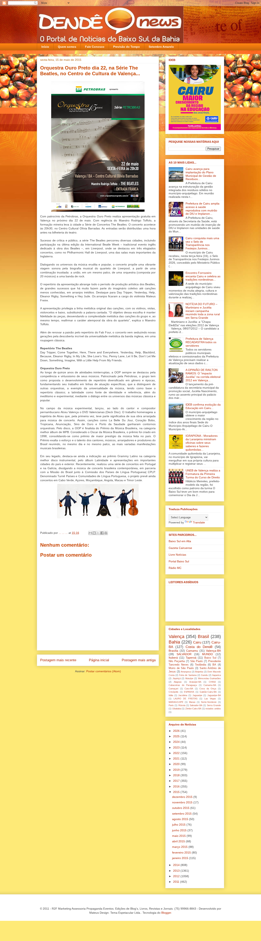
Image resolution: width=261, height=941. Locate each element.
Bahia (174, 642)
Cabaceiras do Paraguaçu (183, 685)
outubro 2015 (181, 807)
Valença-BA (213, 650)
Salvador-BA (196, 705)
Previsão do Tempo (126, 46)
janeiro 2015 (180, 858)
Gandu (204, 675)
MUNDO (207, 654)
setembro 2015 (182, 813)
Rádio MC (175, 567)
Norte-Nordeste (209, 702)
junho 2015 (179, 830)
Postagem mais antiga (139, 660)
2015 (176, 792)
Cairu (197, 642)
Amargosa (186, 671)
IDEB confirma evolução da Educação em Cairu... (203, 406)
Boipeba (199, 671)
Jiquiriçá (177, 678)
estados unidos (213, 708)
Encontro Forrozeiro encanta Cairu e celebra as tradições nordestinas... (203, 276)
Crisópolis (173, 692)
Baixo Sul (210, 657)
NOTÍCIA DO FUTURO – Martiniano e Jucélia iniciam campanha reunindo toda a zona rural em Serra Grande (203, 310)
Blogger (166, 912)
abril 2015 (179, 841)
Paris (171, 705)
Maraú (192, 702)
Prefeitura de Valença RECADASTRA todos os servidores (201, 342)
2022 (176, 753)
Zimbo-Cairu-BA (193, 708)
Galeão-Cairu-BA (208, 692)
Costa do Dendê (199, 647)
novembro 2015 (182, 802)
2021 (176, 758)
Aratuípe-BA (195, 682)
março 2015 (180, 846)
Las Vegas (210, 698)
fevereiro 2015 (182, 852)
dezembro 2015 (182, 796)
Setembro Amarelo (161, 46)
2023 (176, 747)
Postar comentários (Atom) (103, 671)
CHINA (212, 682)
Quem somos (67, 46)
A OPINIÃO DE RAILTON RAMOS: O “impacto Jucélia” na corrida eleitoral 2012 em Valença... (203, 375)
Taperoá (191, 657)
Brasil (203, 636)
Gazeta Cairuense (180, 548)
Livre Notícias (177, 554)
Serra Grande (214, 705)
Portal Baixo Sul (179, 561)
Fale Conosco (94, 46)
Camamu (192, 650)
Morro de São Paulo (181, 668)
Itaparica (216, 675)
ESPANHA (189, 692)
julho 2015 (179, 824)
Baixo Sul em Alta (180, 541)
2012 (176, 876)
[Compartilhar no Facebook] (102, 533)
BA (214, 664)
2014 (176, 865)
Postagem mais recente (58, 660)
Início (45, 46)
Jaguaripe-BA (214, 695)
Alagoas (178, 682)
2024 (176, 741)
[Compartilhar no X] (98, 533)
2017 (176, 780)
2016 (176, 786)
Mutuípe (189, 678)
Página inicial (99, 660)
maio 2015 (179, 835)
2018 (176, 775)
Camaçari (173, 688)
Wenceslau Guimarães (209, 678)
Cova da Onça (207, 688)
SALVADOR (184, 654)
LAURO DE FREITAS (185, 698)
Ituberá (173, 657)
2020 (176, 764)
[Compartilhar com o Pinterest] (106, 533)
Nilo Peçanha (177, 661)
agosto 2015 (180, 819)
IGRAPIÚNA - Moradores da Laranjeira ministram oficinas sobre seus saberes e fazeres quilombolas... (202, 442)
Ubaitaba (176, 708)
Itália (171, 695)
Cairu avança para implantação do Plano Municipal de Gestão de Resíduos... (201, 174)
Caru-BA (189, 688)
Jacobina (182, 695)
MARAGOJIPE (176, 702)
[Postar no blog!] (94, 533)
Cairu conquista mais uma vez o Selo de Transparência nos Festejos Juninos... (202, 243)
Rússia (181, 705)
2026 (176, 730)
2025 (176, 736)
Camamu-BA (209, 685)
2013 (176, 870)
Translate (199, 522)
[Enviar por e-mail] (90, 533)
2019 (176, 769)
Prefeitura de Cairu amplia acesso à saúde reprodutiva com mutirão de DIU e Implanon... (202, 208)
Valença (176, 636)
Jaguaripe (197, 695)
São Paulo (196, 661)
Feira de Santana (187, 675)
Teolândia (200, 664)
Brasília (173, 650)
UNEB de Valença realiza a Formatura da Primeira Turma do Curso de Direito (203, 474)
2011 (176, 881)
